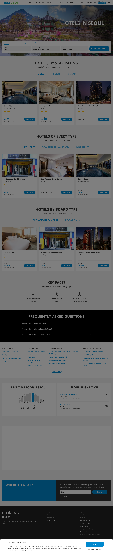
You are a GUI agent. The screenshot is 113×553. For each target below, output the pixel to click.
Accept (94, 544)
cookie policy (33, 550)
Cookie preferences (94, 549)
